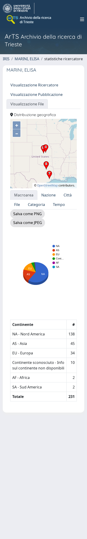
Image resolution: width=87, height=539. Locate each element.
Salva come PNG (27, 213)
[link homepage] (18, 8)
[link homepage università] (29, 19)
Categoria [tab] (36, 204)
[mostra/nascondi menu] (82, 19)
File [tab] (17, 204)
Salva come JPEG (27, 222)
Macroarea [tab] (23, 195)
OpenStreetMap (47, 185)
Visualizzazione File (27, 104)
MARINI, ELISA (27, 58)
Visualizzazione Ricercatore (34, 85)
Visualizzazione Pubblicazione (36, 94)
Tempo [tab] (59, 204)
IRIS (6, 58)
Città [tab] (68, 195)
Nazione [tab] (48, 195)
